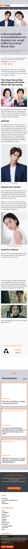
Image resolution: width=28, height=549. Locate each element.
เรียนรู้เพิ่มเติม (10, 547)
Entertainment (4, 30)
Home (2, 58)
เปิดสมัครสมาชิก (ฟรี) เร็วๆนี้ (14, 488)
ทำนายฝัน (8, 8)
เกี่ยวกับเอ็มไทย (5, 503)
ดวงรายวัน (4, 517)
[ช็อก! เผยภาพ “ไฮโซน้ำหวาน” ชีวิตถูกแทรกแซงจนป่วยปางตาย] (14, 389)
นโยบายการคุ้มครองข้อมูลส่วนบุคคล (10, 500)
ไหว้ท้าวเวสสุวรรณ (6, 522)
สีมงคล (3, 529)
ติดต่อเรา (4, 502)
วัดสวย (3, 511)
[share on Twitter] (8, 64)
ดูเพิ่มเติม (25, 379)
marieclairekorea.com (15, 246)
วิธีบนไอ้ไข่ (4, 521)
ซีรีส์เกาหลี (20, 345)
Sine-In (17, 352)
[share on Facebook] (5, 64)
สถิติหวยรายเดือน (6, 516)
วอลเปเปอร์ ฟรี (5, 527)
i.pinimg (15, 183)
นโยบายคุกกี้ (4, 498)
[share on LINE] (11, 64)
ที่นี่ (9, 322)
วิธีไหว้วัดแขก (4, 524)
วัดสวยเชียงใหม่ (5, 512)
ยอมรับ (3, 547)
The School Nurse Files (11, 345)
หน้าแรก (3, 8)
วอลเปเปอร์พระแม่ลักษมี (7, 526)
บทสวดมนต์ (4, 519)
